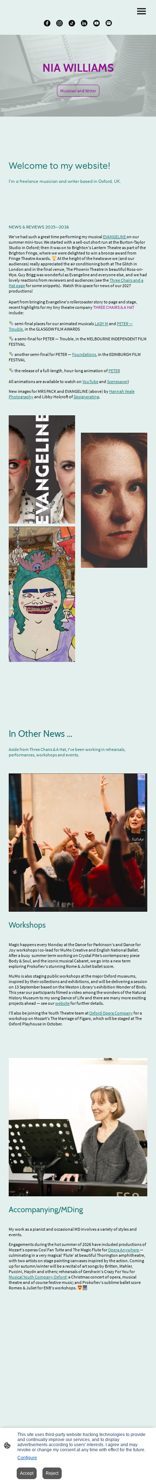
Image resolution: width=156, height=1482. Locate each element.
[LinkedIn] (84, 23)
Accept (26, 1473)
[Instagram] (59, 23)
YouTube (90, 381)
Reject (52, 1473)
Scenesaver (117, 381)
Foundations (84, 354)
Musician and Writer (78, 90)
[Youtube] (96, 23)
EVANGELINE (115, 236)
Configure (27, 1457)
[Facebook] (47, 23)
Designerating (86, 396)
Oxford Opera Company (111, 1013)
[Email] (109, 23)
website (62, 1003)
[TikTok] (72, 23)
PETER (114, 370)
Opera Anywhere (124, 1249)
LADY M (101, 323)
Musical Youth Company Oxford (37, 1277)
